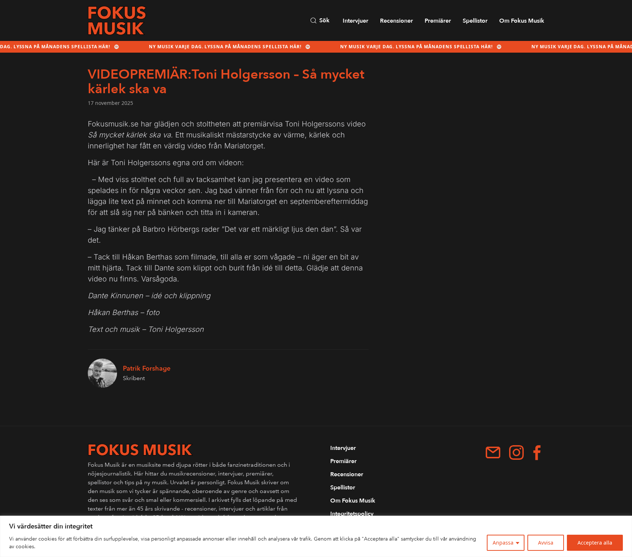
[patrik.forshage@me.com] (493, 452)
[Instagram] (516, 452)
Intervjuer (355, 21)
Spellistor (475, 21)
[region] (316, 536)
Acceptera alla (595, 542)
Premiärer (438, 21)
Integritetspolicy (351, 514)
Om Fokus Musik (521, 21)
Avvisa (545, 542)
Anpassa (503, 542)
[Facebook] (537, 452)
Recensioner (396, 21)
